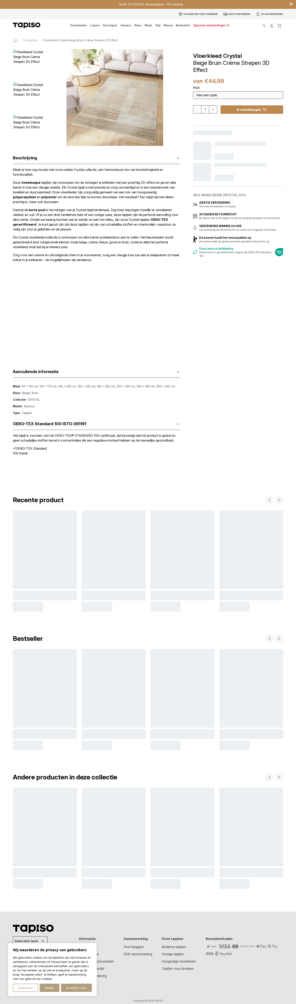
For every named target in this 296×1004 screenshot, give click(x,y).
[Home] (15, 40)
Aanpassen (25, 988)
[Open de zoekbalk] (264, 25)
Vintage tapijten (173, 954)
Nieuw (168, 25)
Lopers (95, 25)
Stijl (157, 25)
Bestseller (183, 25)
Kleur (138, 25)
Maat (148, 25)
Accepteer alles (76, 988)
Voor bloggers (134, 947)
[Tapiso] (26, 25)
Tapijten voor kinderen (178, 969)
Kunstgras (110, 25)
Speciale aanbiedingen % (211, 25)
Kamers (126, 25)
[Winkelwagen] (279, 25)
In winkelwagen (249, 110)
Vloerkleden (78, 25)
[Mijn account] (271, 25)
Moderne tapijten (174, 947)
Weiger (49, 988)
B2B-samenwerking (138, 954)
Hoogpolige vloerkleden (179, 961)
